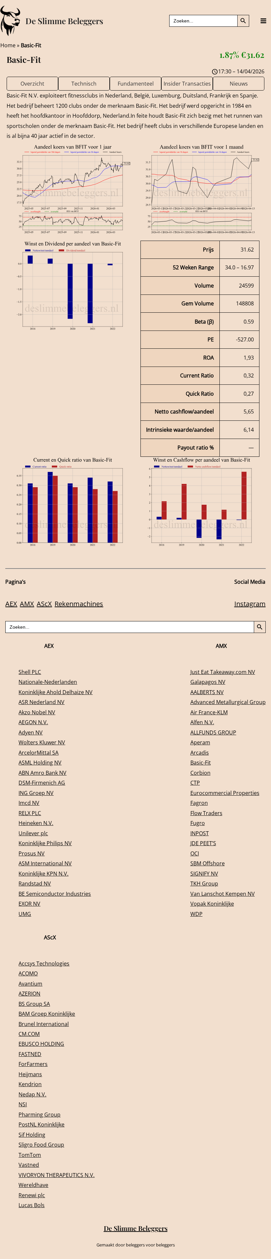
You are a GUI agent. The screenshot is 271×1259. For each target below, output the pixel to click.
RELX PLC (30, 813)
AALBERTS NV (207, 692)
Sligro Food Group (41, 1144)
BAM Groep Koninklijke (47, 1013)
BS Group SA (34, 1003)
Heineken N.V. (36, 823)
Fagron (199, 803)
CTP (195, 782)
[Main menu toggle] (263, 21)
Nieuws (239, 83)
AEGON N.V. (33, 722)
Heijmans (30, 1074)
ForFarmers (33, 1064)
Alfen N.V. (202, 722)
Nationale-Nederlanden (48, 682)
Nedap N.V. (32, 1094)
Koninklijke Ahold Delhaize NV (56, 692)
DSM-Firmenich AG (42, 782)
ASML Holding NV (40, 762)
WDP (196, 914)
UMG (25, 914)
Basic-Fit (200, 762)
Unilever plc (33, 833)
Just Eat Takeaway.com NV (222, 672)
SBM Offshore (207, 863)
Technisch (84, 83)
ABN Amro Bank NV (42, 772)
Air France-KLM (209, 712)
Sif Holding (32, 1134)
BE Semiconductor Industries (55, 893)
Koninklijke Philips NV (45, 843)
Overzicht (32, 83)
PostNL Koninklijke (41, 1124)
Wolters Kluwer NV (42, 742)
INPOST (199, 833)
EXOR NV (29, 903)
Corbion (200, 772)
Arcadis (199, 752)
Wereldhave (33, 1185)
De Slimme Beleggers (64, 20)
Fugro (197, 823)
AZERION (29, 993)
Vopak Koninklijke (212, 903)
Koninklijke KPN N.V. (43, 873)
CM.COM (29, 1034)
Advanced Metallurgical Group (228, 702)
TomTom (30, 1155)
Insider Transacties (187, 83)
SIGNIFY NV (204, 873)
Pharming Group (39, 1114)
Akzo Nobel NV (37, 712)
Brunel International (44, 1024)
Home (8, 45)
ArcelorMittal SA (38, 752)
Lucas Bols (32, 1205)
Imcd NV (29, 803)
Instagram (250, 603)
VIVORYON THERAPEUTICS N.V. (57, 1175)
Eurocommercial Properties (224, 793)
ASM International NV (45, 863)
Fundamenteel (136, 83)
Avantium (30, 983)
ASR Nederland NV (41, 702)
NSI (23, 1104)
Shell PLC (30, 672)
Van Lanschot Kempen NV (222, 893)
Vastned (29, 1164)
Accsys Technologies (44, 963)
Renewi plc (32, 1195)
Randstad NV (35, 883)
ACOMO (28, 973)
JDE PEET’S (203, 843)
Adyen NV (31, 732)
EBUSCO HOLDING (41, 1043)
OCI (194, 853)
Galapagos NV (207, 682)
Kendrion (30, 1084)
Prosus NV (32, 853)
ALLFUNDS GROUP (213, 732)
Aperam (200, 742)
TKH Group (204, 883)
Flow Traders (206, 813)
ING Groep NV (36, 793)
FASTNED (30, 1054)
